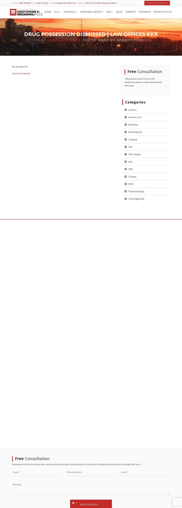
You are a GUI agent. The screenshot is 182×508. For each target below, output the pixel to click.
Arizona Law (134, 117)
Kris (26, 66)
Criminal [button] (69, 12)
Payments (145, 12)
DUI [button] (56, 12)
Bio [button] (109, 12)
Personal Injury (136, 191)
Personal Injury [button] (91, 12)
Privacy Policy (163, 12)
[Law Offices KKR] (26, 12)
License (132, 176)
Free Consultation (157, 3)
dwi (130, 161)
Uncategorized (136, 198)
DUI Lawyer (134, 154)
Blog (119, 12)
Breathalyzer (135, 132)
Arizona (132, 109)
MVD (130, 184)
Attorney (133, 124)
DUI (130, 147)
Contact (130, 12)
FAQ (130, 169)
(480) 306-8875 (63, 40)
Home (47, 12)
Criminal (132, 139)
